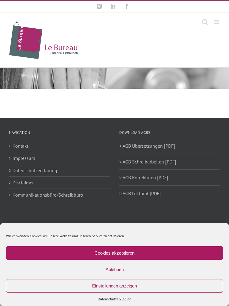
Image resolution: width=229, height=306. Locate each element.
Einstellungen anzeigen (114, 285)
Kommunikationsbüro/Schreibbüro (48, 195)
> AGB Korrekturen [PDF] (143, 177)
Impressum (24, 158)
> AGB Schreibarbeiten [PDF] (147, 162)
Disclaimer (23, 183)
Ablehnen (115, 269)
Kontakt (20, 146)
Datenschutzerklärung (114, 299)
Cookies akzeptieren (114, 252)
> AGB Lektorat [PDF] (140, 193)
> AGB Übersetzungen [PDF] (147, 146)
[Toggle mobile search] (205, 22)
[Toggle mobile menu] (217, 22)
